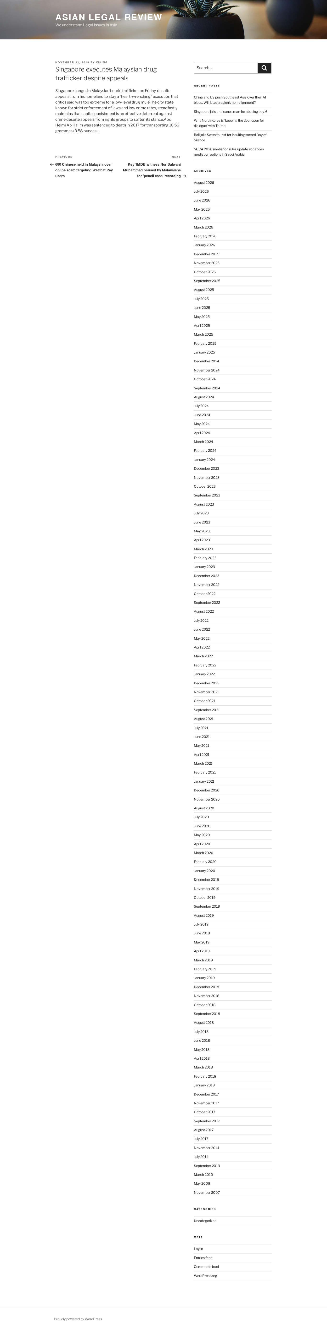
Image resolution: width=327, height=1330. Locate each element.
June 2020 (202, 826)
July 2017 (201, 1139)
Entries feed (203, 1258)
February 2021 (205, 772)
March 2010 (203, 1174)
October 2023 (205, 486)
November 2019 (206, 889)
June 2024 (202, 415)
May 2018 (201, 1049)
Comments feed (206, 1267)
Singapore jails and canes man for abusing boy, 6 (230, 111)
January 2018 (204, 1085)
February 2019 (205, 969)
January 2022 (204, 674)
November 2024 (207, 370)
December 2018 (206, 987)
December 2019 (206, 880)
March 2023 (203, 549)
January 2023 (204, 567)
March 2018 (203, 1067)
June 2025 (202, 307)
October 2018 (204, 1005)
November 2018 (206, 996)
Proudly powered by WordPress (78, 1319)
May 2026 (202, 209)
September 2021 (207, 710)
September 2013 (207, 1166)
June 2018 (202, 1040)
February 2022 (205, 665)
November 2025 (207, 263)
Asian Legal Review (109, 17)
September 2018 (207, 1014)
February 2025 (205, 343)
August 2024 (204, 397)
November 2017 (206, 1103)
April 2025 (202, 325)
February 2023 (205, 558)
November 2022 (206, 585)
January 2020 (204, 871)
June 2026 (202, 200)
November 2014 (206, 1148)
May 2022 (201, 638)
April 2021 (201, 754)
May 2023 (202, 531)
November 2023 (207, 477)
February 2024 (205, 450)
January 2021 (204, 781)
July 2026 (201, 191)
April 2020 (202, 844)
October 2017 (204, 1112)
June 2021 (202, 737)
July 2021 (201, 728)
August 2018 (204, 1022)
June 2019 (202, 933)
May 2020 (202, 835)
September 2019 (207, 906)
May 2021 (201, 745)
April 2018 (202, 1058)
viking (102, 62)
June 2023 (202, 522)
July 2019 (201, 924)
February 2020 (205, 862)
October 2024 (205, 379)
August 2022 (204, 611)
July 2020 (201, 817)
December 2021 (206, 683)
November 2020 (207, 799)
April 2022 (202, 647)
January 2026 (204, 245)
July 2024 (201, 406)
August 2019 (204, 915)
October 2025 (205, 272)
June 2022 (202, 629)
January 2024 (204, 460)
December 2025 (206, 254)
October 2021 (204, 701)
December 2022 (206, 576)
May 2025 (202, 317)
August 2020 (204, 808)
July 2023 (201, 513)
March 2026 (203, 227)
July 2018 (201, 1032)
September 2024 (207, 388)
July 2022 (201, 620)
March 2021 (203, 763)
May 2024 (202, 424)
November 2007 (207, 1192)
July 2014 (201, 1157)
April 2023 (202, 540)
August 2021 (204, 719)
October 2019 (204, 897)
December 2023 (206, 468)
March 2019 (203, 960)
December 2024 (206, 361)
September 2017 (207, 1121)
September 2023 (207, 495)
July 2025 (201, 299)
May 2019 (201, 942)
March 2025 (203, 334)
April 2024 (202, 433)
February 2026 (205, 236)
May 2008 (202, 1183)
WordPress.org (205, 1276)
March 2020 (203, 853)
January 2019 (204, 978)
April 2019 (202, 951)
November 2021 (206, 692)
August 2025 (204, 290)
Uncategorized (205, 1221)
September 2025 (207, 281)
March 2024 (203, 442)
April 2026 (202, 218)
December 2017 (206, 1094)
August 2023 (204, 504)
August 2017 (204, 1130)
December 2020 (207, 790)
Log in (198, 1249)
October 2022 (204, 594)
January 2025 (204, 352)
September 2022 (207, 602)
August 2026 (204, 182)
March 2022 (203, 656)
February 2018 (205, 1076)
